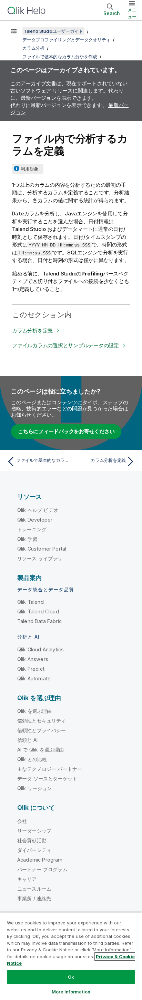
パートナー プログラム (42, 869)
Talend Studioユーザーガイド (53, 31)
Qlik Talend (30, 602)
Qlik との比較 (32, 759)
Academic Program (40, 860)
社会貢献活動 (32, 840)
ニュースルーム (34, 889)
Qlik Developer (34, 520)
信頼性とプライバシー (41, 730)
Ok (71, 977)
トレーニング (32, 529)
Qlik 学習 (27, 539)
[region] (71, 956)
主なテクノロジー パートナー (49, 769)
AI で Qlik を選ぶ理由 (40, 750)
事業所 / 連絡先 (34, 898)
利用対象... (31, 169)
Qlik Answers (32, 659)
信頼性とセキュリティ (41, 721)
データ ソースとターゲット (47, 778)
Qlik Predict (30, 669)
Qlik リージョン (34, 788)
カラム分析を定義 (32, 330)
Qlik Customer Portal (41, 549)
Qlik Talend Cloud (38, 611)
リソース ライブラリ (40, 558)
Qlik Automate (34, 678)
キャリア (27, 879)
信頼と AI (27, 740)
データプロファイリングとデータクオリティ (66, 39)
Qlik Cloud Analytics (40, 649)
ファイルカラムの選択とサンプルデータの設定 (65, 345)
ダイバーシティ (34, 850)
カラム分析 (33, 48)
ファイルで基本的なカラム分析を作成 (59, 56)
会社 (22, 821)
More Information (71, 991)
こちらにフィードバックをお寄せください (66, 431)
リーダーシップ (34, 831)
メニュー (132, 13)
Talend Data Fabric (39, 621)
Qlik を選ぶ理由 (34, 711)
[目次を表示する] (14, 31)
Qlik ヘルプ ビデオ (37, 510)
